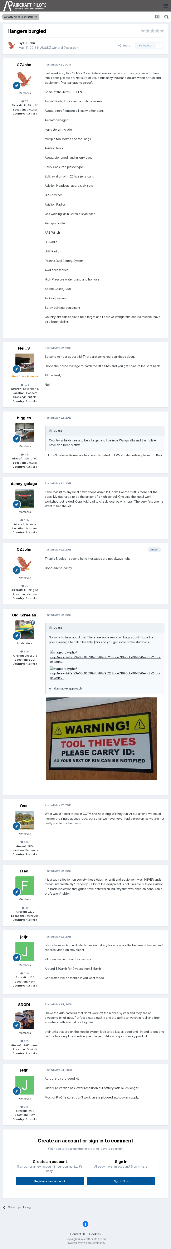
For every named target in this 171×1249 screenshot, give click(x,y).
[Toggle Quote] (51, 430)
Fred (24, 871)
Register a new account (49, 1181)
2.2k (26, 1041)
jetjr (24, 937)
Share (125, 45)
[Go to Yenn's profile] (24, 820)
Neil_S (24, 348)
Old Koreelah (24, 615)
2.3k (26, 520)
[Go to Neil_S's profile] (24, 363)
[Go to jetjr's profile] (24, 951)
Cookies (95, 1234)
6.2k (26, 651)
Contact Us (77, 1234)
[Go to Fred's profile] (24, 885)
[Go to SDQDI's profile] (24, 1019)
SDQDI (24, 1004)
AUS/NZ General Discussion (59, 47)
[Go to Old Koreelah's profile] (24, 629)
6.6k (26, 842)
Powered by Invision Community (85, 1242)
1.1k (26, 454)
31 (26, 907)
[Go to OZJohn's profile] (11, 45)
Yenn (24, 805)
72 (26, 101)
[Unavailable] (101, 738)
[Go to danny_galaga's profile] (24, 498)
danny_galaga (24, 483)
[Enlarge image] (106, 657)
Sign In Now (121, 1181)
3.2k (26, 973)
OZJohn (29, 43)
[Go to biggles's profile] (24, 432)
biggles (24, 418)
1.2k (26, 384)
